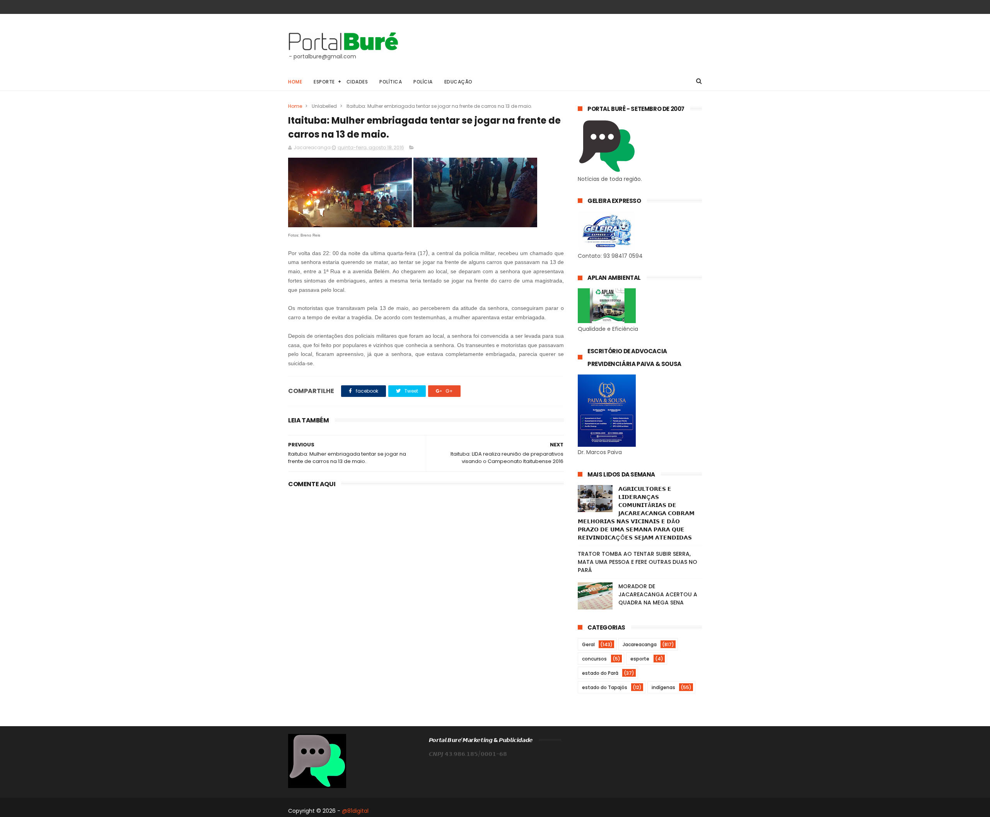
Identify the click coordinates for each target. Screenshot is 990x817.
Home (295, 81)
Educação (458, 81)
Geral (588, 644)
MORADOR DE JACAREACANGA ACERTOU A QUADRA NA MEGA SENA (657, 594)
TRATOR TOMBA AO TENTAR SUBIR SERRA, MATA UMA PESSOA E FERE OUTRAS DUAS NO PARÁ (637, 562)
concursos (594, 658)
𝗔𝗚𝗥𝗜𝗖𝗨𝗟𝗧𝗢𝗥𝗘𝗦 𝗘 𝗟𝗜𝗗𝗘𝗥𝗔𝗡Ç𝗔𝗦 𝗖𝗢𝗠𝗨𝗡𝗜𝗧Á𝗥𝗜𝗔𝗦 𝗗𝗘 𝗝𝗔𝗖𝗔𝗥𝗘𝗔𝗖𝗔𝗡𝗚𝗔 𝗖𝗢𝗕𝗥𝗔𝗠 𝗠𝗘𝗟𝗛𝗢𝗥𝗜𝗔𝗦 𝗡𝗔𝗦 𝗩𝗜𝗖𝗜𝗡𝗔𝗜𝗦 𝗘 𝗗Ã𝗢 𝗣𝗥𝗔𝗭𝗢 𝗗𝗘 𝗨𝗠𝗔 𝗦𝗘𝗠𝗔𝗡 (636, 513)
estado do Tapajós (604, 687)
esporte (639, 658)
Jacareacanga (640, 644)
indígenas (663, 687)
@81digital (355, 811)
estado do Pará (600, 673)
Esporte (324, 81)
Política (390, 81)
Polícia (423, 81)
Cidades (357, 81)
